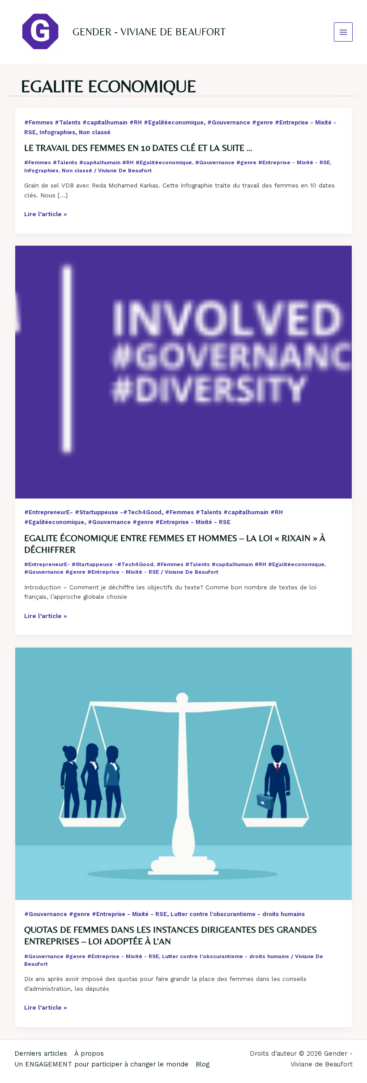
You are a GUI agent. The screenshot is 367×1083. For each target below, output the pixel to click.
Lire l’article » (45, 214)
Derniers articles (40, 1053)
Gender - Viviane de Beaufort (149, 32)
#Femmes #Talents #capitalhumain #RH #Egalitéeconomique (114, 122)
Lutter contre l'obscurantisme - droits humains (238, 914)
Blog (202, 1064)
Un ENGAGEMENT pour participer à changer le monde (101, 1064)
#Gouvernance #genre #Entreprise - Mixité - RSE (262, 162)
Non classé (95, 132)
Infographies (57, 132)
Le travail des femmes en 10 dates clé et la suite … (138, 147)
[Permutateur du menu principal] (343, 32)
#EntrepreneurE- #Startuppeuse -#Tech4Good (93, 512)
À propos (89, 1053)
